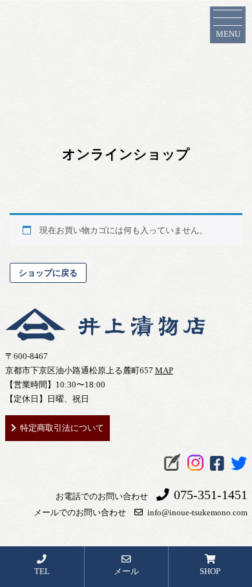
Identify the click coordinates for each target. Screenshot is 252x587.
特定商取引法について (62, 428)
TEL (42, 571)
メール (126, 571)
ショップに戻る (48, 273)
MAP (164, 370)
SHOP (210, 571)
